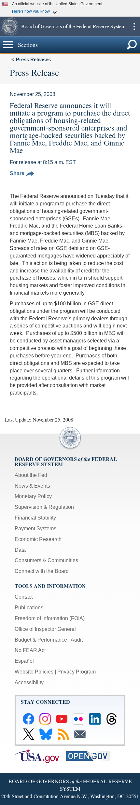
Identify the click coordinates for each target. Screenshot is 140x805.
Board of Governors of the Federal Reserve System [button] (73, 26)
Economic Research (38, 539)
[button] (10, 26)
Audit (77, 640)
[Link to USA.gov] (40, 755)
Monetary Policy (33, 496)
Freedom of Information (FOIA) (50, 618)
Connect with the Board (42, 571)
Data (20, 550)
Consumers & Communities (46, 560)
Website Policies (34, 671)
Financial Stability (35, 517)
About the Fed (31, 475)
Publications (29, 607)
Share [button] (17, 173)
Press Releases (33, 59)
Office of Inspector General (45, 629)
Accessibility (29, 682)
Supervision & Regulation (44, 507)
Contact (24, 597)
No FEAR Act (30, 650)
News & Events (32, 486)
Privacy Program (76, 671)
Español (24, 661)
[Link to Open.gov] (91, 755)
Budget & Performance (41, 640)
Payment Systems (35, 528)
